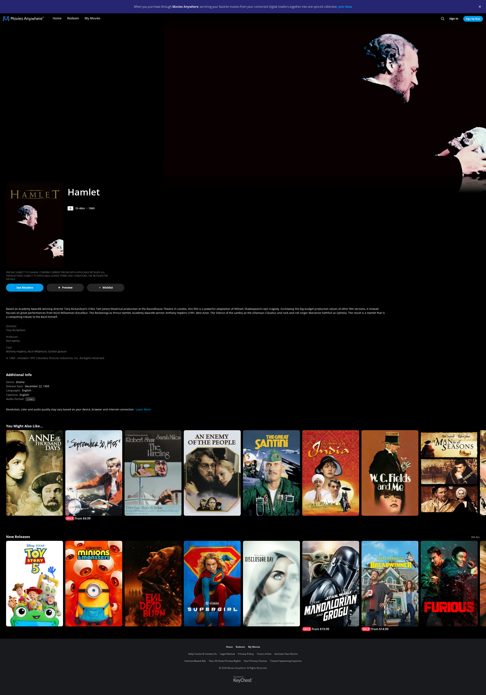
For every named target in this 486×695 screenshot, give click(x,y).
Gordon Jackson (57, 351)
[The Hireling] (153, 473)
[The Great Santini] (271, 473)
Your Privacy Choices (255, 660)
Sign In (453, 18)
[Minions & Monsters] (93, 583)
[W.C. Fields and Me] (389, 473)
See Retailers (25, 287)
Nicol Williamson (37, 351)
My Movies (92, 18)
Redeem (73, 18)
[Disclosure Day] (271, 583)
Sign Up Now (473, 18)
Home (57, 18)
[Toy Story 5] (34, 583)
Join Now (345, 7)
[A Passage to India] (330, 473)
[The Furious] (449, 583)
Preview (67, 287)
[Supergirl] (212, 583)
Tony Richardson (15, 330)
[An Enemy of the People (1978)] (212, 473)
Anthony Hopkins (16, 351)
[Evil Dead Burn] (153, 583)
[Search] (442, 18)
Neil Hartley (13, 341)
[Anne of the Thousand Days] (34, 473)
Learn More (143, 409)
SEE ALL (475, 537)
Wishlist (108, 287)
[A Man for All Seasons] (449, 473)
